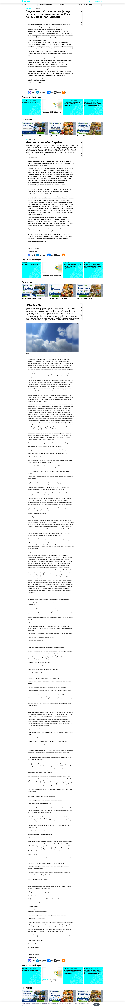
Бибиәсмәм (61, 4)
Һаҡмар (26, 1)
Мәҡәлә (24, 4)
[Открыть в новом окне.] (31, 92)
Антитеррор (97, 1)
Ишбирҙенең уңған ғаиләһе (86, 4)
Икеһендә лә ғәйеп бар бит (45, 4)
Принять (96, 1004)
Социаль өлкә (29, 8)
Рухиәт (27, 139)
